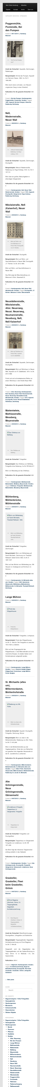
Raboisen (13, 1082)
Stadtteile (11, 1034)
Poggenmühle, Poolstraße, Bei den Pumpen (13, 27)
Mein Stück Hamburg (12, 5)
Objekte (8, 9)
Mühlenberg (16, 584)
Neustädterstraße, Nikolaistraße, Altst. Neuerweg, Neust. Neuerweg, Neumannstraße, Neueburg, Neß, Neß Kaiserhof (15, 311)
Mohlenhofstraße (10, 767)
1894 (20, 582)
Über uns (30, 9)
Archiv (23, 9)
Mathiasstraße (26, 482)
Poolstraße (17, 100)
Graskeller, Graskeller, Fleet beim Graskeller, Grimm (14, 883)
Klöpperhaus (9, 671)
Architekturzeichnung (16, 967)
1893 (6, 102)
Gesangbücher (10, 1001)
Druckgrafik (9, 194)
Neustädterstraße (22, 396)
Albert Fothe (19, 769)
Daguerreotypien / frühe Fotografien (17, 999)
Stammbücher (10, 1010)
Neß (23, 190)
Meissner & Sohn (16, 292)
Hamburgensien (26, 98)
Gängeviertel (17, 194)
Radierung (8, 104)
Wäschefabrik (26, 292)
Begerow (26, 967)
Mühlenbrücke (25, 584)
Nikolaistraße (9, 290)
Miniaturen (8, 1005)
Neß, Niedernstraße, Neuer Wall (13, 116)
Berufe (10, 1027)
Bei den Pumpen (16, 98)
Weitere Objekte (10, 1012)
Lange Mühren (13, 596)
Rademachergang (16, 1084)
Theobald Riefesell (28, 586)
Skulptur (12, 673)
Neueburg (12, 394)
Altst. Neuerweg (16, 392)
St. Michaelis (18, 586)
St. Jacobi (15, 773)
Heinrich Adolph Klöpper (23, 669)
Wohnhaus (8, 401)
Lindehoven (25, 867)
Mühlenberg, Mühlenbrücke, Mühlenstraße (13, 500)
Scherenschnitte (10, 1008)
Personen (11, 1029)
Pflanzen (11, 1032)
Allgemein (14, 965)
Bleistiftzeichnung (10, 969)
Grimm (22, 970)
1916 (26, 192)
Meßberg (16, 484)
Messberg (17, 488)
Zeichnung (15, 104)
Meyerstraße (24, 484)
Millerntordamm (26, 765)
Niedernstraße (9, 192)
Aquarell (11, 102)
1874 (26, 398)
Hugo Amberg (26, 194)
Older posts (9, 980)
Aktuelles (23, 5)
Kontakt (15, 9)
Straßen (24, 100)
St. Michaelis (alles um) (23, 767)
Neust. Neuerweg (10, 396)
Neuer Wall (28, 190)
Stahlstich (8, 972)
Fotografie (20, 486)
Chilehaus (13, 486)
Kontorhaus (17, 671)
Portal (15, 399)
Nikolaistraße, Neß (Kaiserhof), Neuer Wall (15, 208)
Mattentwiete (9, 484)
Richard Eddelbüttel (24, 399)
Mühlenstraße (9, 586)
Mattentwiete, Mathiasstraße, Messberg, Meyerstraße (13, 415)
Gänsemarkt (17, 867)
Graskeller (15, 970)
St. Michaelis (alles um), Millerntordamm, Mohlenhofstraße (15, 687)
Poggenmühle (9, 100)
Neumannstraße (27, 394)
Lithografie (27, 970)
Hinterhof (28, 102)
